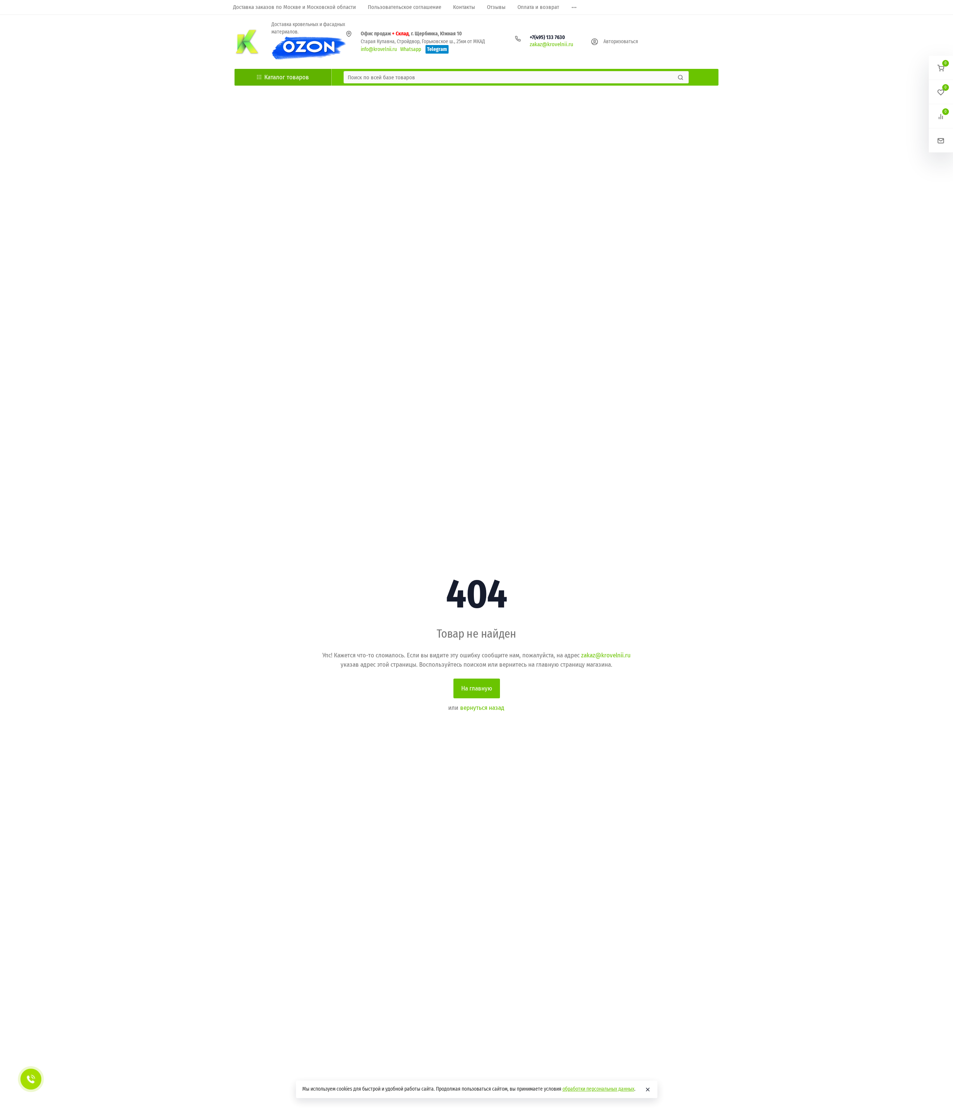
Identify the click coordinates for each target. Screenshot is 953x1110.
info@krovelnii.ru (379, 49)
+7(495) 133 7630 (547, 37)
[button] (941, 68)
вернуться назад (482, 708)
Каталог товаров (286, 77)
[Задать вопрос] (941, 140)
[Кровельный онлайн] (247, 42)
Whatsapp (410, 49)
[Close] (647, 1089)
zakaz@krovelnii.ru (551, 44)
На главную (476, 688)
